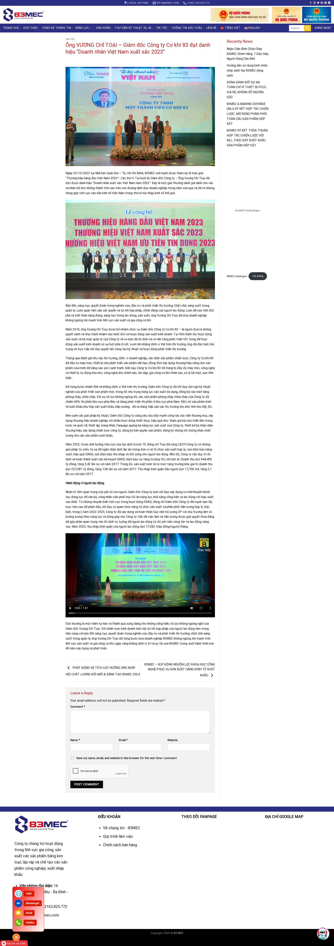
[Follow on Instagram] (314, 3)
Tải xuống (257, 276)
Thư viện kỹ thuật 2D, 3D (133, 28)
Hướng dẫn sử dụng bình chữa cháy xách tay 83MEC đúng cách (247, 70)
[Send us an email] (322, 3)
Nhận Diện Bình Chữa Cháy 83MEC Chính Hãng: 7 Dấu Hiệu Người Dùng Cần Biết (247, 54)
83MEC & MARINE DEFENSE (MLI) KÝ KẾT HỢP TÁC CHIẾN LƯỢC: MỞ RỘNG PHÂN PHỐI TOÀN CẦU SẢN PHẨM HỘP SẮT (247, 113)
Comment (77, 706)
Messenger (32, 903)
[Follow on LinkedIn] (329, 3)
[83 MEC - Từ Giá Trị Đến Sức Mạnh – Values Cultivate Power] (24, 15)
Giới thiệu (30, 28)
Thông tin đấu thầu (186, 28)
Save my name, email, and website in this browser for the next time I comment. (126, 758)
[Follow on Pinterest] (325, 3)
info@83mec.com (44, 915)
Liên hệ (211, 28)
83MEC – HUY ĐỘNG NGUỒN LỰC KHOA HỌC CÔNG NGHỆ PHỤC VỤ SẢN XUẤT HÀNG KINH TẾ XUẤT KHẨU (179, 670)
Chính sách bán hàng (120, 845)
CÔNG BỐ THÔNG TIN (56, 28)
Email (123, 740)
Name (75, 740)
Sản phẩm (103, 28)
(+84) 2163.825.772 (50, 906)
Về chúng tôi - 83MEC (122, 828)
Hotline (30, 922)
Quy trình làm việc (118, 836)
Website (172, 740)
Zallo (29, 893)
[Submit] (307, 28)
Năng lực (82, 28)
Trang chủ (11, 28)
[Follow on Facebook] (310, 3)
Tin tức (161, 28)
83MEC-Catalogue (237, 276)
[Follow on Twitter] (318, 3)
